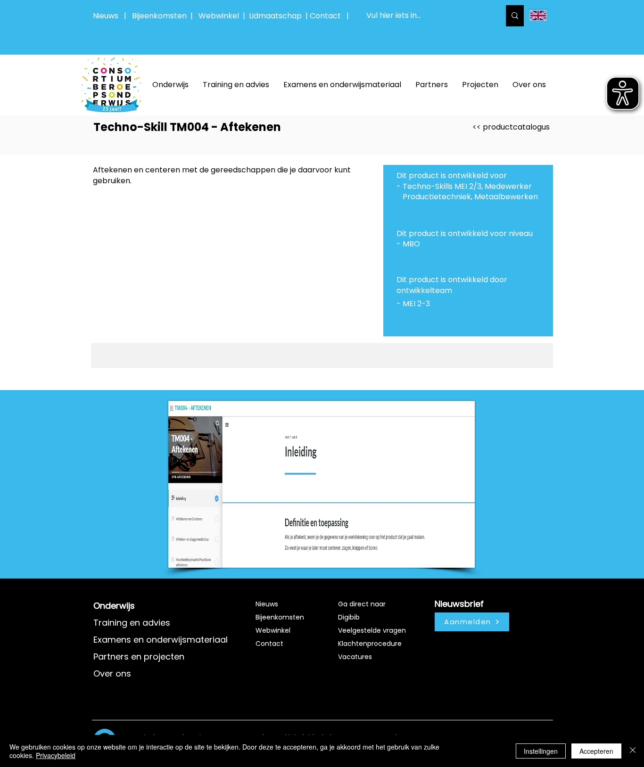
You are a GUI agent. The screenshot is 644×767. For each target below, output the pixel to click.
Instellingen (541, 751)
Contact (269, 643)
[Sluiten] (632, 751)
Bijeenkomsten (161, 15)
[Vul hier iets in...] (515, 15)
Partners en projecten (138, 656)
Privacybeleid (55, 755)
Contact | (330, 15)
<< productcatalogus (511, 127)
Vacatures (355, 656)
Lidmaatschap (275, 15)
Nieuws (105, 15)
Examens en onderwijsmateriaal (160, 639)
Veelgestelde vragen (372, 630)
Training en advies (131, 622)
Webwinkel (220, 15)
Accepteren (596, 751)
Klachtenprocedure (370, 643)
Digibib (349, 617)
